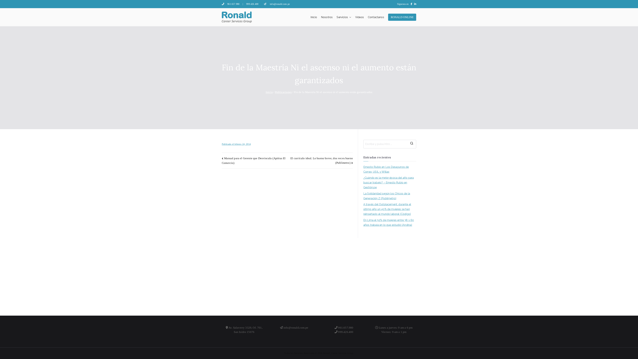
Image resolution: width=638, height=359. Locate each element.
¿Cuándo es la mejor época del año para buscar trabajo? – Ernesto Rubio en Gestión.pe (388, 182)
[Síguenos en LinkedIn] (415, 4)
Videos (359, 17)
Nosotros (327, 17)
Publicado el (236, 144)
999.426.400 (252, 4)
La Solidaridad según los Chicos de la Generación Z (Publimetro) (386, 196)
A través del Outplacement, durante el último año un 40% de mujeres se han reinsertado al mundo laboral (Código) (387, 209)
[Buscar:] (390, 144)
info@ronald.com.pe (280, 4)
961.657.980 (233, 4)
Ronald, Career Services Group (338, 353)
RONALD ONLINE (402, 17)
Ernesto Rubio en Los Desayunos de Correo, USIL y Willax (386, 169)
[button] (349, 17)
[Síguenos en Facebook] (411, 4)
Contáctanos (376, 17)
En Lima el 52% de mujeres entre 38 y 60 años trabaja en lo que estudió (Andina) (388, 223)
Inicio (314, 17)
